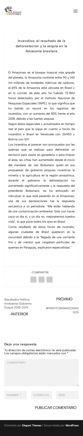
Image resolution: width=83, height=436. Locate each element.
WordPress (72, 425)
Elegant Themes (31, 425)
